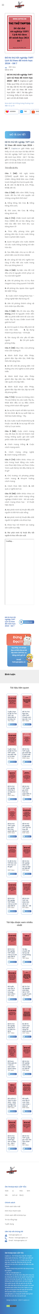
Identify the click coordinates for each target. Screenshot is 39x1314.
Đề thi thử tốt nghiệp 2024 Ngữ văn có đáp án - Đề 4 (12, 1139)
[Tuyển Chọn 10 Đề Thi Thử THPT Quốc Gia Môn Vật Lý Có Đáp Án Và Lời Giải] (12, 739)
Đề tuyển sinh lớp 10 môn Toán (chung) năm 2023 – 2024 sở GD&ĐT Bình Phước (12, 993)
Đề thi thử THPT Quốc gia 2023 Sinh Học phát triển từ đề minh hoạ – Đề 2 (12, 829)
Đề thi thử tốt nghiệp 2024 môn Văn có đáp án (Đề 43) (26, 864)
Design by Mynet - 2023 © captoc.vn (17, 1300)
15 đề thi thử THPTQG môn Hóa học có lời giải (12, 863)
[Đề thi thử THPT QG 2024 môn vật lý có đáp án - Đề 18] (26, 888)
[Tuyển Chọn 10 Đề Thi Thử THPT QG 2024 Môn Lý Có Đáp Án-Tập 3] (12, 701)
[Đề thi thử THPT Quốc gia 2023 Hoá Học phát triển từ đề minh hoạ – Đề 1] (26, 776)
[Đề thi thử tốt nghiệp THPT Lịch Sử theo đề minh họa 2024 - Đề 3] (26, 814)
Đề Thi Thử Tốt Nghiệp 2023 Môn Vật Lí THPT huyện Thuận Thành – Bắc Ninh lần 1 (26, 992)
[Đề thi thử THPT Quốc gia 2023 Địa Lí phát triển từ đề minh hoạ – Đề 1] (26, 739)
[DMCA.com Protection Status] (11, 1306)
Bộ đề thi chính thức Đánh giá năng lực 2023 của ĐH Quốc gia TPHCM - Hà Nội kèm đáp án (26, 1031)
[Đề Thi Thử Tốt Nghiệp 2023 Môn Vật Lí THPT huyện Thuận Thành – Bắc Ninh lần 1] (26, 976)
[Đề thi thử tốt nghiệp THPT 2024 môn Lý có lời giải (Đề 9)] (12, 888)
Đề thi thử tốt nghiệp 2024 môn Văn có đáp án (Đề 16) (26, 1065)
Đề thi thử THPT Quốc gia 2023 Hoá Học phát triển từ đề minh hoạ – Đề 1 (26, 792)
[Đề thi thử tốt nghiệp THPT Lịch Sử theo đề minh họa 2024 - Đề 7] (26, 622)
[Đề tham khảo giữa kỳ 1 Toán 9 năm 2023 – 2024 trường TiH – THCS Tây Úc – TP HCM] (12, 1051)
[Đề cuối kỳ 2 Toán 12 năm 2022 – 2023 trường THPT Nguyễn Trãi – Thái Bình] (12, 1088)
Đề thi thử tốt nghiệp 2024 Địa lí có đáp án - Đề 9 (12, 1027)
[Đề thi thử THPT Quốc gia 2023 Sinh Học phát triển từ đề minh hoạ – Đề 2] (12, 814)
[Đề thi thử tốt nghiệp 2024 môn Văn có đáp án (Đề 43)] (26, 851)
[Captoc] (19, 5)
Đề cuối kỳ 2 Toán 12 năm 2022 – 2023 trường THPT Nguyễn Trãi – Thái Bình (12, 1103)
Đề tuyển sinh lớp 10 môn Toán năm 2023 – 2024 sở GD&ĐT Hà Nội (26, 1104)
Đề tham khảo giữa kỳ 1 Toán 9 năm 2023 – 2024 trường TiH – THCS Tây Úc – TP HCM (12, 1068)
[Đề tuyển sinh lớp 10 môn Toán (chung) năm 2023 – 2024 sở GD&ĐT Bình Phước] (12, 976)
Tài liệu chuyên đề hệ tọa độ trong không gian (26, 953)
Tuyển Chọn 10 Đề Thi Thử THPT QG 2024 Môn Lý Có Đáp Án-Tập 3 (12, 716)
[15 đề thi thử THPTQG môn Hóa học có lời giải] (12, 851)
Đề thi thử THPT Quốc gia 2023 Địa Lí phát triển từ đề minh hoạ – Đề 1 (26, 753)
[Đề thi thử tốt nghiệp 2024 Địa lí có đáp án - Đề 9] (12, 1014)
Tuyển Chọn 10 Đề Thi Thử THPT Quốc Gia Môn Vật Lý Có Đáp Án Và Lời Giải (12, 754)
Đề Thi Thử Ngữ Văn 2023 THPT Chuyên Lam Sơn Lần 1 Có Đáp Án (26, 716)
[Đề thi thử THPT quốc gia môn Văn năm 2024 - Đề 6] (26, 1126)
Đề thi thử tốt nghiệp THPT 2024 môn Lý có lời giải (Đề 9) (12, 902)
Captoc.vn (15, 149)
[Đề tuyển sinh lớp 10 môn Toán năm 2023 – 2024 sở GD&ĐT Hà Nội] (26, 1088)
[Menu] (3, 5)
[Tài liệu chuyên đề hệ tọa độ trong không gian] (26, 939)
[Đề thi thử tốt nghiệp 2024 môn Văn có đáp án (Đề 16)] (26, 1051)
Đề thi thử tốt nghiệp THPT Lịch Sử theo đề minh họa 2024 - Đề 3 (26, 828)
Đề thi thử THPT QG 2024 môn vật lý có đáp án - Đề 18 (26, 903)
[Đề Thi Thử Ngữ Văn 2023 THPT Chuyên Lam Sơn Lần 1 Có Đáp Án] (26, 701)
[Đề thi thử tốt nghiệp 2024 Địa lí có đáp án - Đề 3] (12, 776)
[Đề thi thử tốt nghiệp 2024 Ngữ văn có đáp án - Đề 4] (12, 1126)
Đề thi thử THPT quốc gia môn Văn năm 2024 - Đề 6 (26, 1139)
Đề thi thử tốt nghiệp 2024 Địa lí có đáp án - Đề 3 (12, 790)
